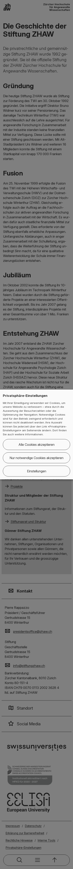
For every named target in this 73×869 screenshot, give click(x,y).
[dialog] (36, 434)
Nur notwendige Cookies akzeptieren (36, 458)
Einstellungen (36, 471)
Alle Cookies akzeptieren (36, 445)
